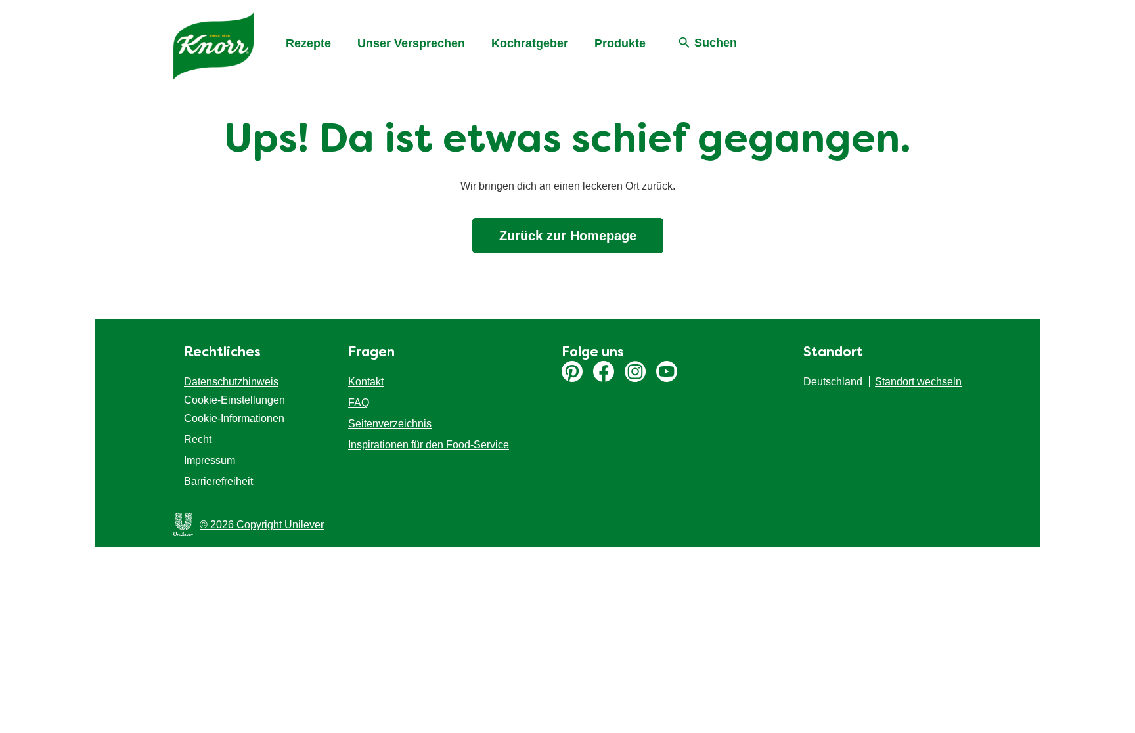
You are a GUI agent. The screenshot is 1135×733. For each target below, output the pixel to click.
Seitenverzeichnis (390, 423)
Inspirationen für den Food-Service (428, 444)
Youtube (666, 371)
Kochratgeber (529, 43)
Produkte (620, 43)
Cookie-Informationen (234, 418)
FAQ (358, 402)
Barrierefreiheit (218, 481)
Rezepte (308, 43)
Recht (197, 439)
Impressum (209, 460)
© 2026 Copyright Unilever (262, 524)
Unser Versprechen (411, 43)
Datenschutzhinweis (231, 381)
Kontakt (366, 381)
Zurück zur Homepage (567, 235)
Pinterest (572, 371)
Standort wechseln (918, 381)
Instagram (635, 371)
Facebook (603, 371)
